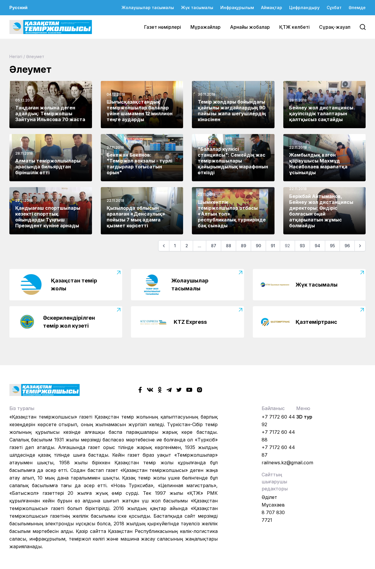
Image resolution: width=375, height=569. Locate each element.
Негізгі (15, 56)
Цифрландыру (304, 7)
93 (302, 245)
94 (317, 245)
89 (243, 245)
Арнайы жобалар (250, 27)
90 (258, 245)
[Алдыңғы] (163, 245)
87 (213, 245)
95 (332, 245)
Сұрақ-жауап (334, 27)
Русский (18, 7)
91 (273, 245)
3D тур (304, 417)
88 (228, 245)
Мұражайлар (205, 27)
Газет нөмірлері (162, 27)
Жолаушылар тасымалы (148, 7)
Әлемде (357, 7)
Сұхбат (334, 7)
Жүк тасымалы (197, 7)
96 (347, 245)
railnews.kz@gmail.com (287, 462)
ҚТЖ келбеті (294, 27)
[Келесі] (360, 245)
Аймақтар (271, 7)
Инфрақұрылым (237, 7)
